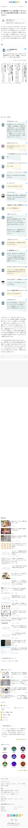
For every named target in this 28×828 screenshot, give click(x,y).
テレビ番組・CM (7, 712)
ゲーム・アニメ (15, 792)
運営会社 (3, 808)
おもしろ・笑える (15, 541)
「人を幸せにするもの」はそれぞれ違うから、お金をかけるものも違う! (19, 612)
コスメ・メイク (6, 707)
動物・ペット (15, 794)
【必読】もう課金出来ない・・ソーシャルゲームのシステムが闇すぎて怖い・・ (19, 560)
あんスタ (4, 660)
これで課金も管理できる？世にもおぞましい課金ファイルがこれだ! (19, 642)
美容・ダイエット (19, 707)
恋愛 (12, 677)
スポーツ (13, 783)
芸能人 (13, 533)
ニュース (13, 585)
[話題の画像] (13, 2)
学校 (24, 783)
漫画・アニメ (14, 548)
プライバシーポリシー (18, 807)
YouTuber (6, 790)
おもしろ (5, 717)
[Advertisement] (14, 100)
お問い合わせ (4, 810)
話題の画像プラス (10, 20)
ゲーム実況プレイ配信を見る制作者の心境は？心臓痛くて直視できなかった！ (19, 689)
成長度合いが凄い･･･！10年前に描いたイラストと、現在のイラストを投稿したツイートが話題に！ (19, 682)
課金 (16, 660)
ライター (16, 808)
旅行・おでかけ (14, 790)
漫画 (2, 790)
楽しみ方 (11, 660)
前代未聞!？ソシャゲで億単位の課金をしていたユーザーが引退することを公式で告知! (19, 582)
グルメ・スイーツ (5, 794)
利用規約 (3, 807)
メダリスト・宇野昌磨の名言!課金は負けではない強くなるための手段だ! (19, 552)
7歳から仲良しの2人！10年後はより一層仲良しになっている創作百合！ (19, 674)
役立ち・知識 (14, 563)
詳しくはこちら (21, 739)
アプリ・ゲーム (15, 570)
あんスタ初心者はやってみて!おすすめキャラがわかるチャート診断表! (19, 545)
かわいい (13, 526)
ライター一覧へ (22, 770)
